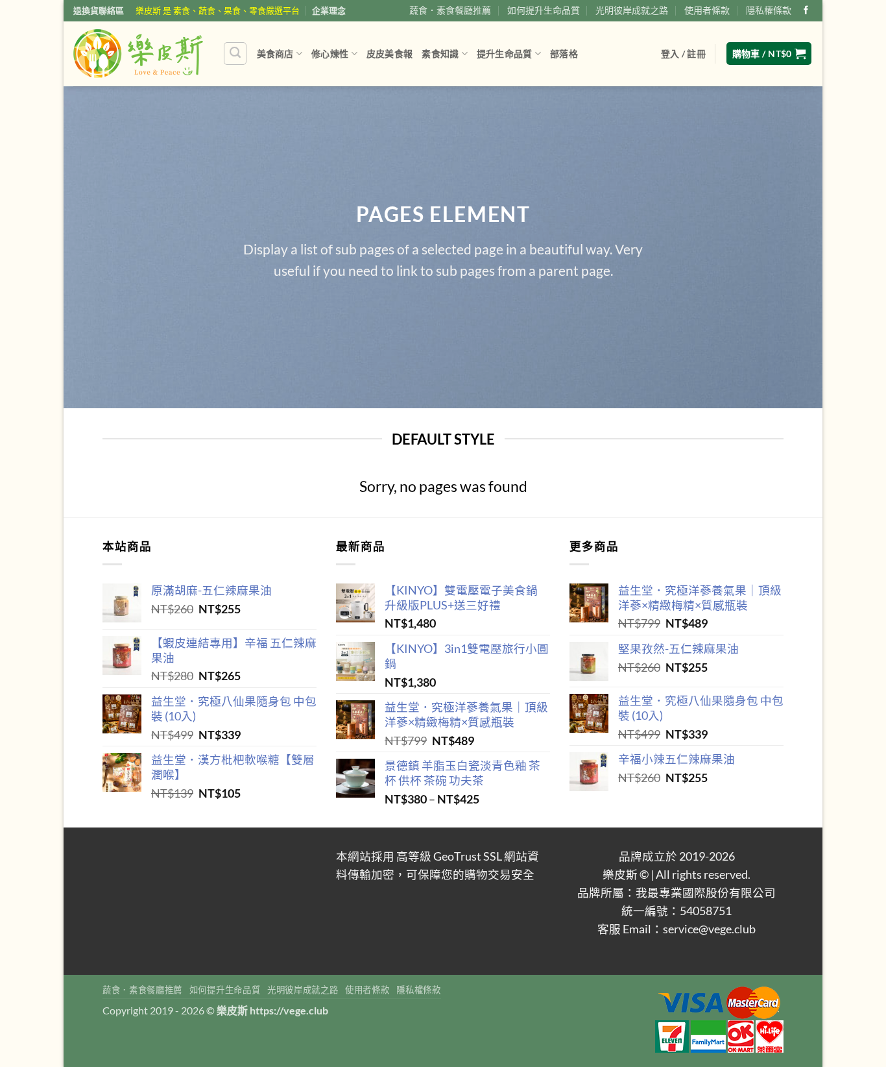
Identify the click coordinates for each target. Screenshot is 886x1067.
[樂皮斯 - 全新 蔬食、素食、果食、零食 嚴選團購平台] (138, 53)
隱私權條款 (768, 10)
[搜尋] (235, 53)
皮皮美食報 (389, 53)
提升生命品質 (505, 53)
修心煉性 (329, 53)
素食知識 (440, 53)
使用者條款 (707, 10)
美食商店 (275, 53)
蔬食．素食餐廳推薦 (450, 10)
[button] (683, 54)
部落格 (564, 53)
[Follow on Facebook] (806, 11)
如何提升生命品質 (543, 10)
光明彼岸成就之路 (631, 10)
